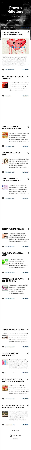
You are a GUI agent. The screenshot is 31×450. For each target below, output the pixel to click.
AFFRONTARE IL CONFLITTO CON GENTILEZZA (13, 280)
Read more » (25, 69)
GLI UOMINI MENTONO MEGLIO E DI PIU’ (10, 354)
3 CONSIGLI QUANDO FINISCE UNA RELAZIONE (12, 33)
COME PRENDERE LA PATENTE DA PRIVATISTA (11, 180)
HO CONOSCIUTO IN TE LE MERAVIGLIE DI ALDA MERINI (13, 380)
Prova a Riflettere (15, 10)
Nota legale (20, 21)
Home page (9, 21)
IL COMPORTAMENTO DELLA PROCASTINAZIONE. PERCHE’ (13, 406)
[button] (28, 32)
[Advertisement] (15, 111)
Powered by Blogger (16, 435)
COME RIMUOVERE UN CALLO (13, 229)
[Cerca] (29, 3)
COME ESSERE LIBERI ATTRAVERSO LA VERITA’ (11, 128)
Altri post (15, 430)
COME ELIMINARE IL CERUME (13, 329)
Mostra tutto (25, 27)
